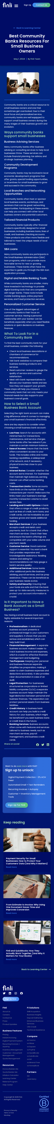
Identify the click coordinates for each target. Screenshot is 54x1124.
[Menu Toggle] (16, 6)
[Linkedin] (10, 993)
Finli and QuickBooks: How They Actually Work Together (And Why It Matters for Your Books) (25, 953)
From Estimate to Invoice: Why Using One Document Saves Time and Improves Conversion (25, 907)
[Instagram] (15, 993)
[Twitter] (4, 993)
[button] (37, 745)
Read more (11, 867)
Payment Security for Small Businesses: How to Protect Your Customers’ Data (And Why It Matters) (27, 861)
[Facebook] (21, 993)
